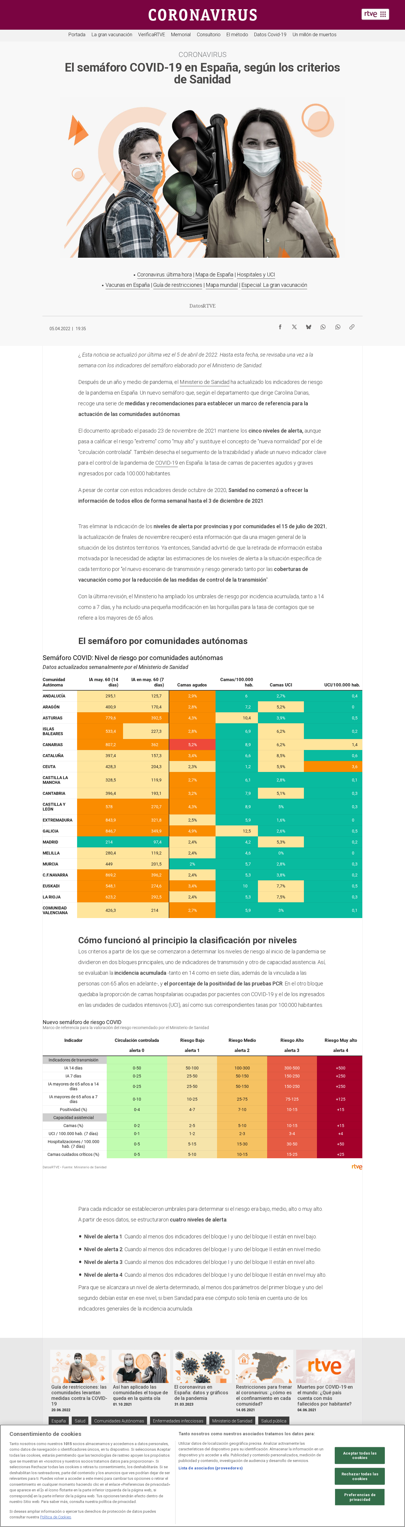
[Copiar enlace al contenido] (352, 325)
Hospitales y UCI (256, 274)
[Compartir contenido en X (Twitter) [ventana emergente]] (294, 325)
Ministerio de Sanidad (204, 382)
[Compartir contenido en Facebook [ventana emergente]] (280, 325)
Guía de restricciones (177, 285)
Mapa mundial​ (222, 285)
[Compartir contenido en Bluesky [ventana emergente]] (309, 325)
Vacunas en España (128, 285)
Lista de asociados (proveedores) (210, 1468)
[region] (202, 1476)
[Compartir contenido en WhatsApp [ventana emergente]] (323, 325)
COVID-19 (166, 463)
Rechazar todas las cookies (360, 1476)
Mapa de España (214, 274)
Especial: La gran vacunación (274, 285)
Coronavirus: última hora (164, 274)
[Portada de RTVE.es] (375, 14)
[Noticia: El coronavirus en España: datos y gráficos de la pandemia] (202, 1366)
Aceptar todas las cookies (360, 1455)
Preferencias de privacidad (360, 1497)
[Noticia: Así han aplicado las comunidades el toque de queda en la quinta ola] (141, 1366)
